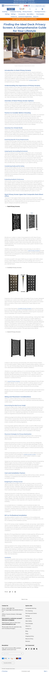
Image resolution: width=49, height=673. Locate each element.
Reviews (27, 641)
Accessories (21, 14)
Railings (7, 14)
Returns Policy (29, 638)
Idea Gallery (28, 621)
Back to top (24, 599)
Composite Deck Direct (10, 668)
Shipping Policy (29, 636)
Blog (26, 631)
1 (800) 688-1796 (10, 608)
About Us (35, 16)
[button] (42, 9)
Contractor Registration (25, 16)
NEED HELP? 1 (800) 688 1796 (20, 2)
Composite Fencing (15, 11)
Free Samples (40, 14)
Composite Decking (30, 608)
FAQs (26, 633)
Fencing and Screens (31, 613)
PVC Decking (29, 611)
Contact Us (14, 16)
